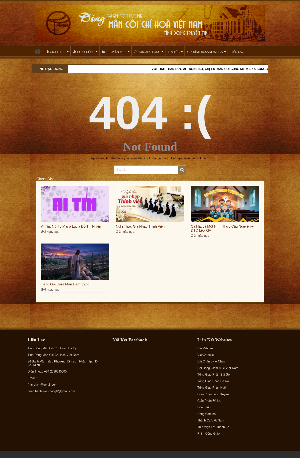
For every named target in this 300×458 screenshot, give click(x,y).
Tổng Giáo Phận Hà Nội (213, 381)
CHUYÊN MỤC (116, 52)
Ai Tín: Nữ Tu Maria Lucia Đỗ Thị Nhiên (71, 226)
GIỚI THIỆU (58, 52)
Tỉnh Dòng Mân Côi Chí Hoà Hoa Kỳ (52, 348)
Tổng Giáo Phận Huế (211, 387)
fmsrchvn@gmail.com (42, 384)
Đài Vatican (205, 348)
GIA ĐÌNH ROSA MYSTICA (205, 52)
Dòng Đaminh (206, 414)
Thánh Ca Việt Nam (210, 420)
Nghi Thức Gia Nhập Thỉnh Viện (140, 226)
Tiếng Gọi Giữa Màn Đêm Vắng (65, 284)
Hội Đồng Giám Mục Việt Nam (217, 368)
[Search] (182, 170)
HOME (38, 51)
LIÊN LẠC (237, 52)
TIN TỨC (174, 52)
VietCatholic (205, 355)
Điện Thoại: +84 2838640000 (47, 371)
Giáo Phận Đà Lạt (209, 401)
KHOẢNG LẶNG (149, 52)
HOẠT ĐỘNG (85, 52)
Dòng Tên (203, 407)
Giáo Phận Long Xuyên (213, 394)
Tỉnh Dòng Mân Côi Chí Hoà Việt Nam (53, 355)
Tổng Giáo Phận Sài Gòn (214, 374)
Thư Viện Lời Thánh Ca (213, 427)
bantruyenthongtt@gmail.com (55, 391)
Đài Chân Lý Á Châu (211, 361)
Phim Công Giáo (208, 433)
